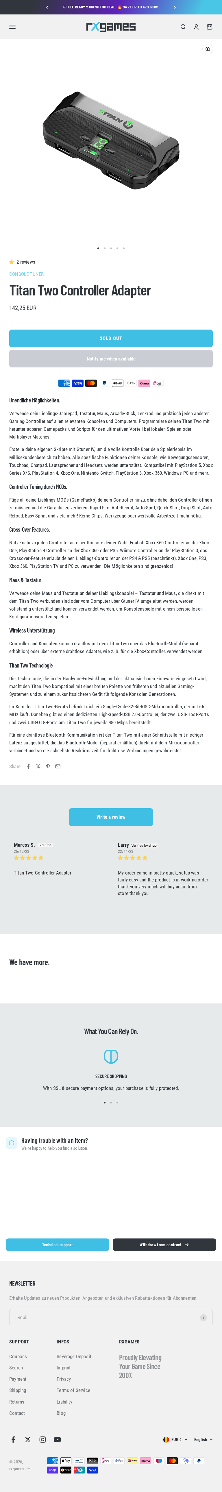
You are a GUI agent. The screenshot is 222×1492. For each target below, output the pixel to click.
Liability (64, 1402)
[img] (59, 857)
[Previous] (47, 7)
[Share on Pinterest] (48, 766)
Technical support (57, 1244)
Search (16, 1368)
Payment (17, 1379)
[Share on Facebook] (28, 766)
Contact (17, 1413)
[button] (12, 262)
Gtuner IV (86, 449)
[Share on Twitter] (38, 766)
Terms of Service (73, 1390)
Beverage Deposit (74, 1356)
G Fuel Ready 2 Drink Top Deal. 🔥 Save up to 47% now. (111, 7)
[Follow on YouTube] (57, 1439)
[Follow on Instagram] (43, 1439)
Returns (16, 1402)
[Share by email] (58, 766)
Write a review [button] (111, 817)
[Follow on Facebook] (13, 1439)
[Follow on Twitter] (28, 1439)
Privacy (64, 1379)
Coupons (18, 1356)
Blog (61, 1413)
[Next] (175, 7)
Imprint (64, 1368)
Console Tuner (26, 274)
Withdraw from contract (161, 1244)
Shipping (17, 1390)
